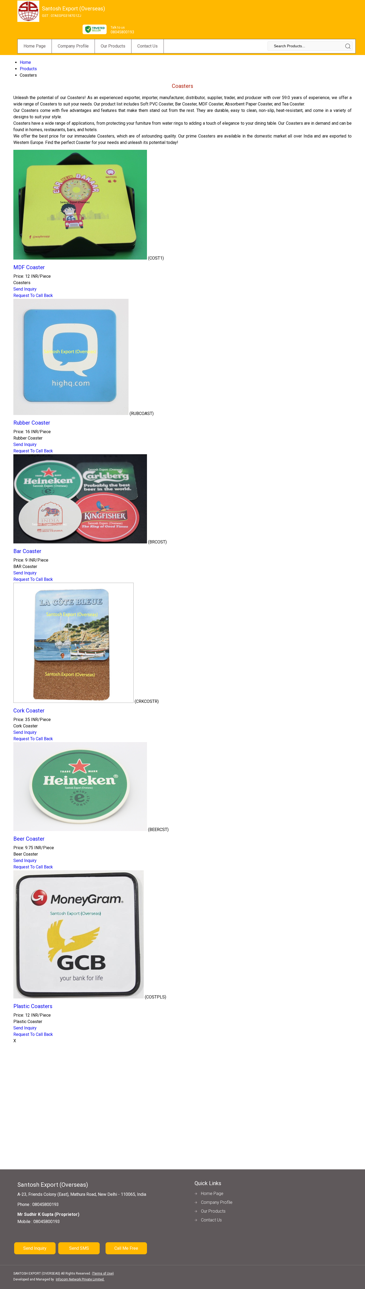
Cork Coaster (29, 710)
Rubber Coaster (31, 423)
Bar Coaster (27, 551)
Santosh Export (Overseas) (73, 11)
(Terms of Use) (103, 1273)
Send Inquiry (25, 289)
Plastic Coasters (32, 1006)
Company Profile (73, 46)
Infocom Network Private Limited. (80, 1279)
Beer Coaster (29, 839)
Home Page (35, 46)
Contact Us (147, 46)
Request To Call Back (33, 295)
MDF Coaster (29, 267)
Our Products (113, 46)
